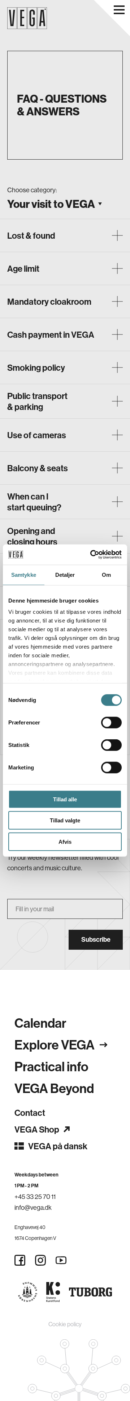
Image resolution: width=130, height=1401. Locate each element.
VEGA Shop (36, 1129)
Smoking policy (36, 367)
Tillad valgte (65, 820)
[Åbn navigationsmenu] (119, 10)
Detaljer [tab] (65, 574)
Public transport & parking (37, 401)
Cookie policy (65, 1324)
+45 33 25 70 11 (35, 1196)
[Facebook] (20, 1260)
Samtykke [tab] (23, 574)
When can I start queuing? (34, 502)
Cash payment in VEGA (50, 334)
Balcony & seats (37, 468)
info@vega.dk (33, 1207)
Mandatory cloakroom (49, 301)
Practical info (51, 1066)
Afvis (65, 841)
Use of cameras (36, 435)
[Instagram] (40, 1260)
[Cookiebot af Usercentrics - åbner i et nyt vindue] (92, 554)
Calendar (40, 1023)
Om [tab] (106, 574)
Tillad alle (65, 799)
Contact (29, 1112)
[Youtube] (61, 1260)
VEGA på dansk (57, 1146)
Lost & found (31, 235)
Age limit (23, 268)
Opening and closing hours (32, 536)
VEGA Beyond (54, 1088)
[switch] (111, 722)
